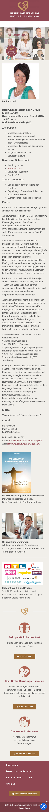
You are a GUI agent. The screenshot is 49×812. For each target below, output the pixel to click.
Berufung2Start (15, 168)
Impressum (12, 765)
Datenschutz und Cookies (19, 771)
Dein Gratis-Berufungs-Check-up (24, 681)
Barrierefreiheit (14, 777)
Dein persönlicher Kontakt (24, 637)
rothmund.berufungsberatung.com (23, 444)
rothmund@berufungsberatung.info (25, 440)
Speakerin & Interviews (24, 731)
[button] (5, 24)
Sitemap (10, 784)
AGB (30, 777)
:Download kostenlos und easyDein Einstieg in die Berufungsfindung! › (23, 498)
